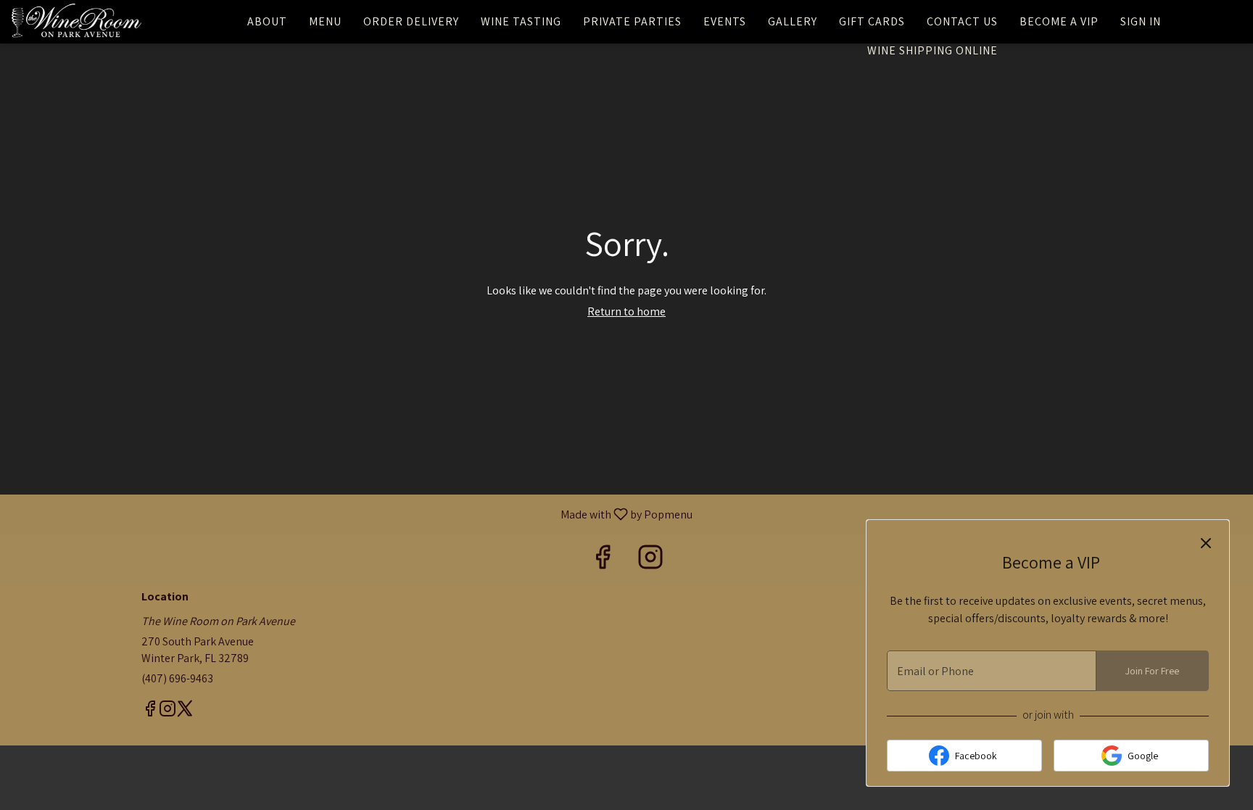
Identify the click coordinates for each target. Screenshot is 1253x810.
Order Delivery (411, 21)
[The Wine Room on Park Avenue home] (77, 22)
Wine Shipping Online (932, 50)
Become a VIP (1059, 21)
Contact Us (962, 21)
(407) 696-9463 (177, 678)
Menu (325, 21)
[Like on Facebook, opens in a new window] (603, 560)
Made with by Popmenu (351, 514)
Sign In (1140, 21)
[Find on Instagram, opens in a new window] (650, 560)
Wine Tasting (521, 21)
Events (724, 21)
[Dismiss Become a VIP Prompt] (1205, 543)
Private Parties (632, 21)
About (267, 21)
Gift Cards (872, 21)
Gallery (792, 21)
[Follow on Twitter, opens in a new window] (185, 710)
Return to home (626, 311)
